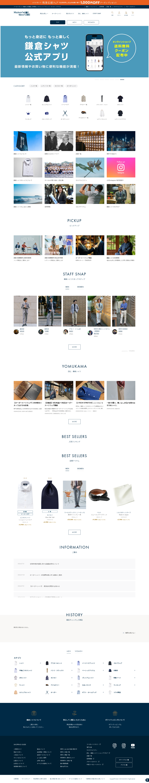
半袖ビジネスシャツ (25, 670)
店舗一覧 (108, 6)
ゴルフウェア (118, 663)
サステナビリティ (118, 6)
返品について (41, 749)
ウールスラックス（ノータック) (74, 512)
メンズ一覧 (34, 86)
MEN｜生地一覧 (65, 752)
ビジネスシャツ (25, 517)
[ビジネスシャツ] (25, 494)
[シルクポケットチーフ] (123, 494)
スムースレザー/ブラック (99, 515)
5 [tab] (117, 79)
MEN (74, 22)
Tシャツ (22, 685)
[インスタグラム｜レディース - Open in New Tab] (123, 745)
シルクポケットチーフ (124, 512)
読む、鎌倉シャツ (83, 13)
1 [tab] (97, 79)
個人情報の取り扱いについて (58, 779)
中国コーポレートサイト (94, 764)
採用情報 (89, 758)
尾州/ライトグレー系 (74, 515)
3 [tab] (107, 79)
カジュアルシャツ (25, 692)
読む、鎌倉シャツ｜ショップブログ (97, 753)
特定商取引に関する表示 (40, 779)
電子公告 (89, 747)
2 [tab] (102, 79)
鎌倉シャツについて (91, 6)
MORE (74, 347)
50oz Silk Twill (49, 517)
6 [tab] (122, 79)
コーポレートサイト (93, 744)
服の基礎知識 (64, 763)
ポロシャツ (22, 678)
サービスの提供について (44, 763)
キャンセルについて (20, 757)
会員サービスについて (43, 755)
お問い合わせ (41, 760)
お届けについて (18, 760)
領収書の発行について (20, 766)
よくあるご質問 (41, 757)
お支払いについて (19, 763)
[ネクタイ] (49, 494)
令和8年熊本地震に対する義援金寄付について (44, 564)
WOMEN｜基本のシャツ (67, 757)
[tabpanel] (74, 51)
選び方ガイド (70, 13)
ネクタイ (50, 515)
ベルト (99, 512)
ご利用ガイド (18, 749)
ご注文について (18, 755)
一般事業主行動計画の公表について (95, 779)
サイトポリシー (26, 779)
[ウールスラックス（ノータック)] (74, 494)
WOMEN (91, 22)
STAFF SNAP (97, 13)
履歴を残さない (130, 633)
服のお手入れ (64, 766)
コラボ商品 (117, 692)
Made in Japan (124, 515)
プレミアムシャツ (88, 678)
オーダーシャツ (56, 13)
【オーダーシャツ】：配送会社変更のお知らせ (45, 586)
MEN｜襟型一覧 (65, 755)
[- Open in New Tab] (131, 351)
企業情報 (101, 6)
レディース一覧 (46, 86)
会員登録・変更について (44, 752)
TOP (57, 22)
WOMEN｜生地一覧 (66, 760)
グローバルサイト (130, 6)
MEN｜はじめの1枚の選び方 (68, 749)
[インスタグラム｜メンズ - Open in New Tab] (114, 745)
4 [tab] (112, 79)
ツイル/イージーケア (25, 520)
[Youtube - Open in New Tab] (132, 745)
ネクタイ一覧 (59, 86)
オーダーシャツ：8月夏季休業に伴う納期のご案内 (46, 575)
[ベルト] (99, 494)
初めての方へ (18, 752)
